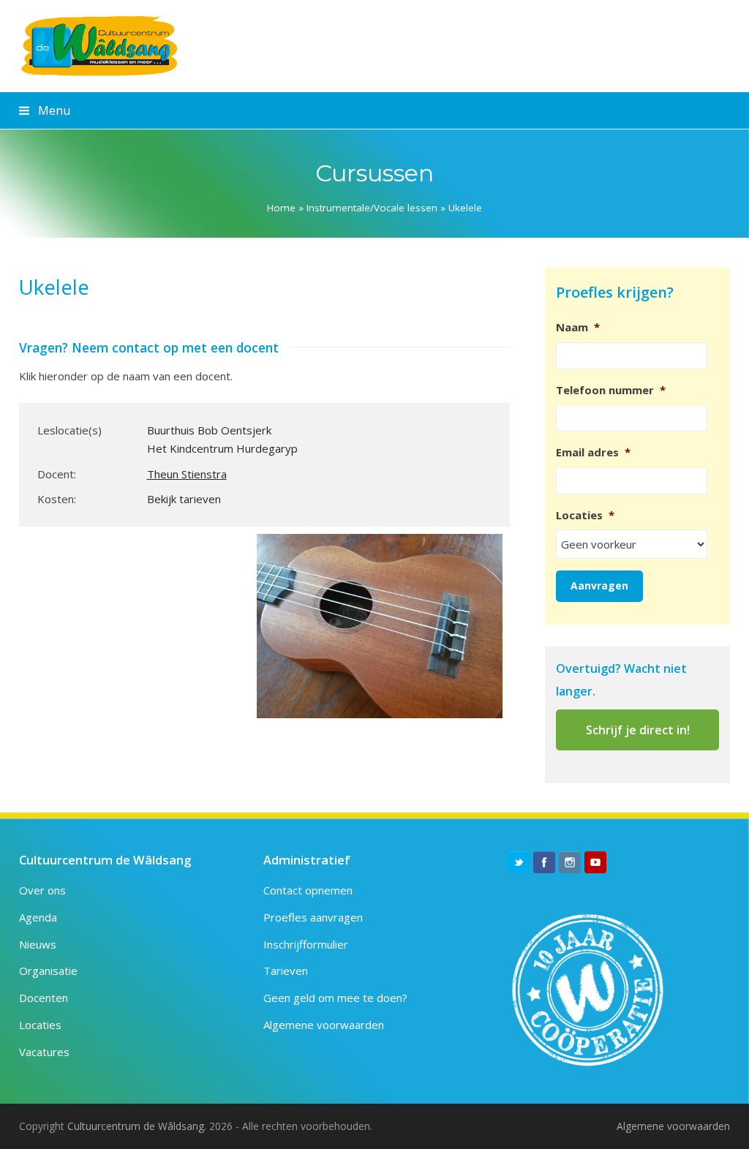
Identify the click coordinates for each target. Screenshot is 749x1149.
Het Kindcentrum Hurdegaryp (222, 448)
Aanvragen (599, 585)
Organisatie (48, 970)
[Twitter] (519, 862)
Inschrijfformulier (305, 944)
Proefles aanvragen (313, 917)
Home (281, 207)
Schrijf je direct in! (638, 730)
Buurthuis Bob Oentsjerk (209, 430)
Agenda (38, 917)
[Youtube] (595, 862)
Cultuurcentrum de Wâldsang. (136, 1126)
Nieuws (37, 944)
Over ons (42, 890)
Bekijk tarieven (184, 498)
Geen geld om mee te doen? (335, 997)
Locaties (40, 1024)
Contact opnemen (308, 890)
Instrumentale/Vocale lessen (371, 207)
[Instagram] (570, 862)
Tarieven (285, 970)
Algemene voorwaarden (323, 1024)
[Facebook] (544, 862)
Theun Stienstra (187, 474)
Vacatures (44, 1051)
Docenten (43, 997)
